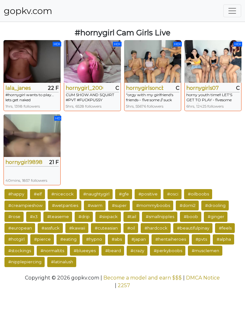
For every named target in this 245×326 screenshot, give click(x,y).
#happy (16, 193)
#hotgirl (16, 239)
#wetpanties (65, 205)
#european (20, 227)
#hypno (94, 239)
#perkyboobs (168, 250)
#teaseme (58, 216)
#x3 (34, 216)
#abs (117, 239)
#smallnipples (160, 216)
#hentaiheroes (170, 239)
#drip (84, 216)
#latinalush (62, 261)
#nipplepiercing (24, 261)
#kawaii (77, 227)
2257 (124, 285)
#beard (113, 250)
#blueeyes (85, 250)
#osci (172, 193)
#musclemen (205, 250)
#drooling (215, 205)
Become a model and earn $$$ (142, 278)
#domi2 (188, 205)
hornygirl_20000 (84, 88)
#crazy (137, 250)
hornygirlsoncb (144, 88)
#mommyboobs (153, 205)
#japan (138, 239)
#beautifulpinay (193, 227)
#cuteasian (106, 227)
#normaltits (52, 250)
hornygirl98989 (24, 162)
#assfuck (50, 227)
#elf (38, 193)
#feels (225, 227)
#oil (131, 227)
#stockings (19, 250)
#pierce (42, 239)
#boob (191, 216)
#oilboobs (198, 193)
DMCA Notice (203, 278)
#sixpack (108, 216)
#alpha (224, 239)
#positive (148, 193)
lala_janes (18, 88)
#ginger (216, 216)
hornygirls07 (202, 88)
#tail (131, 216)
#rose (14, 216)
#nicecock (62, 193)
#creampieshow (25, 205)
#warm (95, 205)
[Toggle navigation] (232, 10)
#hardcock (156, 227)
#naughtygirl (96, 193)
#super (119, 205)
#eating (68, 239)
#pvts (201, 239)
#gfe (124, 193)
